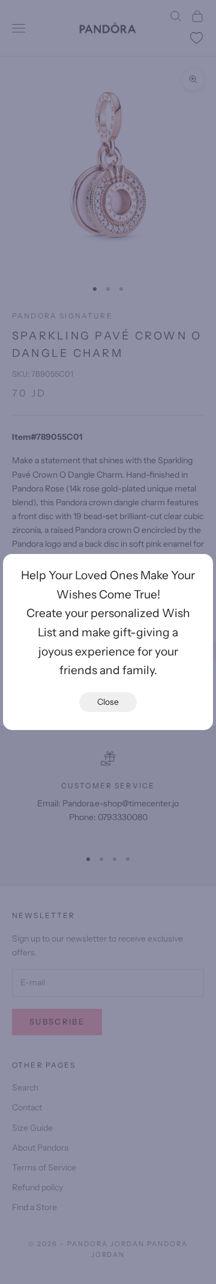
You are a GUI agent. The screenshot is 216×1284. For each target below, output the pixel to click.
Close (108, 701)
